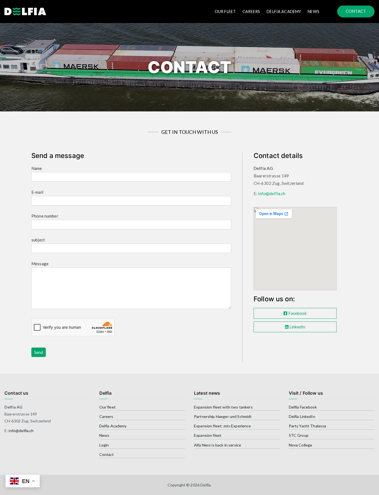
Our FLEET (225, 11)
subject (38, 239)
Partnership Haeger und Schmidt (223, 416)
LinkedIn (297, 326)
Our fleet (107, 407)
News (313, 11)
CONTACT (356, 11)
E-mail (37, 192)
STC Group (299, 435)
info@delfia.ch (271, 193)
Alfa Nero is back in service (217, 445)
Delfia (205, 485)
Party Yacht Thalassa (307, 425)
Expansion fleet (207, 435)
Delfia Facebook (303, 407)
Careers (251, 11)
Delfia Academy (284, 11)
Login (104, 445)
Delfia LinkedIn (302, 416)
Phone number (44, 215)
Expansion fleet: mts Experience (222, 425)
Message (40, 263)
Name (36, 168)
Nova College (300, 445)
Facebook (296, 313)
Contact (106, 454)
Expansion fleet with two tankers (223, 407)
